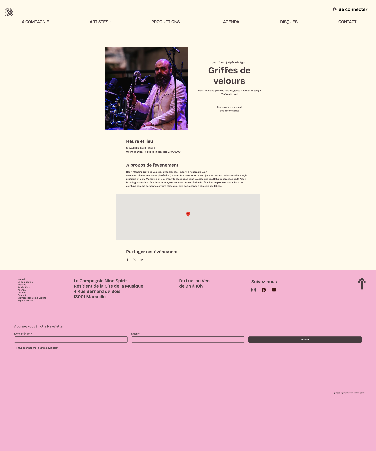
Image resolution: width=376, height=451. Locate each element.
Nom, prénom (23, 333)
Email (135, 333)
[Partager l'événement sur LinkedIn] (142, 259)
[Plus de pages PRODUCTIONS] (181, 21)
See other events (229, 110)
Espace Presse (25, 300)
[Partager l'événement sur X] (134, 259)
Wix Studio (360, 393)
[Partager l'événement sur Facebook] (127, 259)
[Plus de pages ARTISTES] (109, 21)
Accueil (21, 279)
